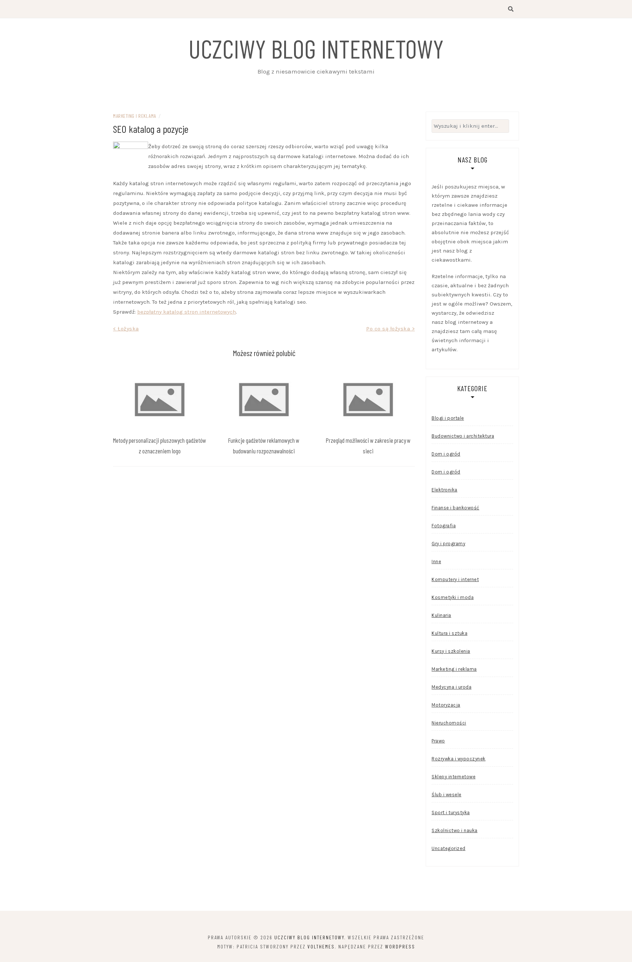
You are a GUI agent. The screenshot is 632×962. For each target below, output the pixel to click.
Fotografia (444, 525)
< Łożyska (126, 328)
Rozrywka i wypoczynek (459, 758)
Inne (436, 561)
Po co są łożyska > (390, 328)
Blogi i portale (448, 418)
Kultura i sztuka (449, 633)
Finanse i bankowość (455, 507)
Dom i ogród (446, 454)
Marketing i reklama (134, 116)
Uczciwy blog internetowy (316, 48)
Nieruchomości (449, 723)
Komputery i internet (455, 579)
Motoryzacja (446, 705)
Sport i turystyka (451, 812)
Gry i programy (448, 543)
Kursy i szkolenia (451, 651)
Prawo (438, 741)
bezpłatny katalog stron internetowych (186, 311)
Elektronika (445, 490)
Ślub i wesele (447, 794)
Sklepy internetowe (453, 776)
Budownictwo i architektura (463, 436)
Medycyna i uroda (451, 687)
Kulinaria (441, 615)
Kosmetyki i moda (453, 597)
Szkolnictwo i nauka (455, 830)
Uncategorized (449, 848)
